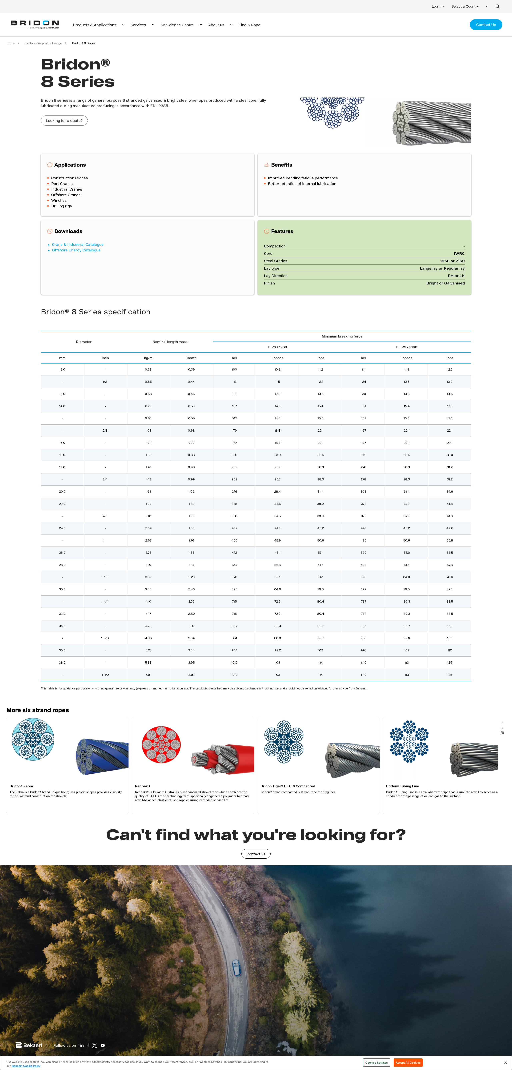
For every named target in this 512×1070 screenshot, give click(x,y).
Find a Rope (249, 25)
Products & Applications (94, 25)
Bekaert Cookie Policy (26, 1065)
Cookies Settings (376, 1062)
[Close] (505, 1062)
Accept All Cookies (408, 1062)
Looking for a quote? (64, 120)
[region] (256, 1063)
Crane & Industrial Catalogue (78, 244)
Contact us (256, 854)
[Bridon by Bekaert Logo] (35, 24)
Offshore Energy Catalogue (76, 250)
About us (216, 25)
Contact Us (486, 24)
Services (138, 25)
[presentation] (502, 722)
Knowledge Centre (177, 25)
